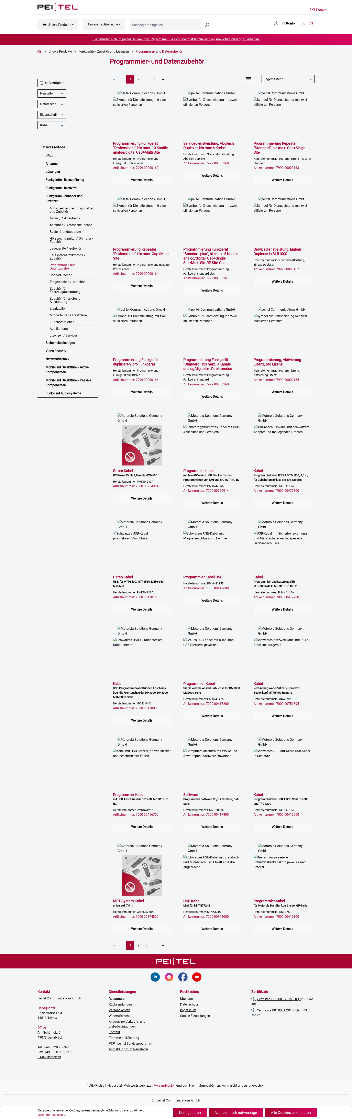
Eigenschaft (48, 115)
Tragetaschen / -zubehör (67, 282)
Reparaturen (117, 999)
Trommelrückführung (124, 1038)
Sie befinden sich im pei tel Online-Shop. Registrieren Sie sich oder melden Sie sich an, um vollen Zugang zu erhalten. (176, 39)
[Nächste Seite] (155, 79)
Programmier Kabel (212, 687)
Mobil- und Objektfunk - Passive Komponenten (68, 382)
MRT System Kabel (128, 903)
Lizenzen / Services (64, 335)
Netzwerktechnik (57, 359)
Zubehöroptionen (62, 322)
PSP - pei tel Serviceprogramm (130, 1043)
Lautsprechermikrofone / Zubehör (67, 256)
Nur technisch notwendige (236, 1112)
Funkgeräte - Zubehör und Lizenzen (64, 198)
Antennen (52, 163)
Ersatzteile (57, 308)
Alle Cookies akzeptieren (291, 1112)
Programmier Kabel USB (202, 577)
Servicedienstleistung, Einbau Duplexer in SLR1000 (277, 251)
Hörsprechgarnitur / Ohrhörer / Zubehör (71, 240)
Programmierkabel (211, 475)
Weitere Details (142, 180)
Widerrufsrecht (119, 1016)
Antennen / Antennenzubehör (71, 225)
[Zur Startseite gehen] (53, 7)
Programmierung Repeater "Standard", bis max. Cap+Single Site (280, 147)
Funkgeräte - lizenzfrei (61, 188)
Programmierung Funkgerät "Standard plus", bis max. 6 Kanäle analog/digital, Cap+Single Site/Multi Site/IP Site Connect (210, 256)
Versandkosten (119, 1010)
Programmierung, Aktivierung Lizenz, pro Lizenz (277, 362)
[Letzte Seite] (163, 79)
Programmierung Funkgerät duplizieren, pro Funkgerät (135, 362)
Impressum (188, 1010)
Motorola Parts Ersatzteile (68, 315)
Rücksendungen (120, 1004)
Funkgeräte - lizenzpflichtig (65, 180)
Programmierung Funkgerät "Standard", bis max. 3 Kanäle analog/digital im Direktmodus (207, 364)
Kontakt (321, 9)
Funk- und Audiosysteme (63, 393)
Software (211, 798)
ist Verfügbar (54, 83)
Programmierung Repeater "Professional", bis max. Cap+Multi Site (140, 253)
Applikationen (59, 329)
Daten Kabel (138, 581)
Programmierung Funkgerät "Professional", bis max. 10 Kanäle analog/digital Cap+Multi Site (140, 147)
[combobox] (166, 24)
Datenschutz (189, 1004)
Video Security (56, 351)
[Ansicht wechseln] (248, 79)
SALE (49, 155)
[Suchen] (207, 24)
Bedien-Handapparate (65, 232)
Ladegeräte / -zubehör (65, 248)
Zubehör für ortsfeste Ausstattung (65, 300)
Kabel (44, 125)
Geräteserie (48, 104)
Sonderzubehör (61, 275)
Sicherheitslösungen (60, 343)
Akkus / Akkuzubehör (65, 218)
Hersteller (47, 93)
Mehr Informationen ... (51, 1114)
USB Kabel (196, 903)
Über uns (186, 999)
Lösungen (53, 172)
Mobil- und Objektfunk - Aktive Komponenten (67, 369)
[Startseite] (39, 51)
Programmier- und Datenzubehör (63, 266)
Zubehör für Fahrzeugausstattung (65, 290)
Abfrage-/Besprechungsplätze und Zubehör (71, 209)
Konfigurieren (190, 1112)
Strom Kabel (135, 473)
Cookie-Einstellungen (195, 1016)
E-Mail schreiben (49, 1057)
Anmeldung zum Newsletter (128, 1049)
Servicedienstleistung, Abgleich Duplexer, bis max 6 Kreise (208, 145)
